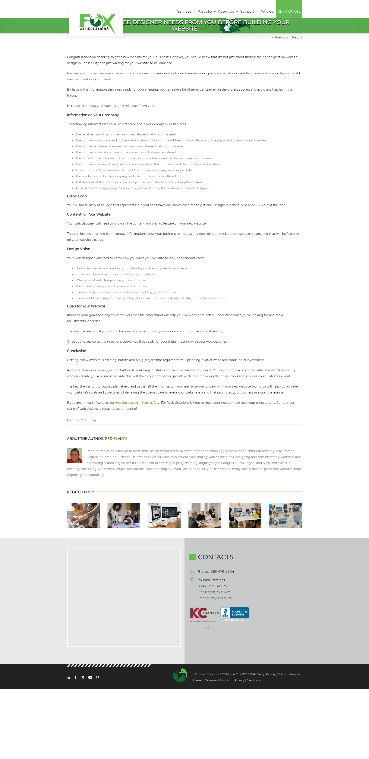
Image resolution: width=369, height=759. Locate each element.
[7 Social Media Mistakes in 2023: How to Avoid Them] (285, 505)
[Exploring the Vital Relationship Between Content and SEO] (204, 505)
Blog (94, 420)
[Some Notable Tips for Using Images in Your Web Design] (164, 505)
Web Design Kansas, (263, 674)
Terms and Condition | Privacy (225, 680)
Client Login (254, 680)
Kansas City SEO (237, 674)
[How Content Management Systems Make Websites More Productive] (245, 505)
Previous (281, 37)
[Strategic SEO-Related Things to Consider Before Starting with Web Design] (83, 505)
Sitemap (197, 680)
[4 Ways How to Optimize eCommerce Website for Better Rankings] (123, 505)
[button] (70, 515)
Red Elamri (116, 439)
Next (295, 37)
